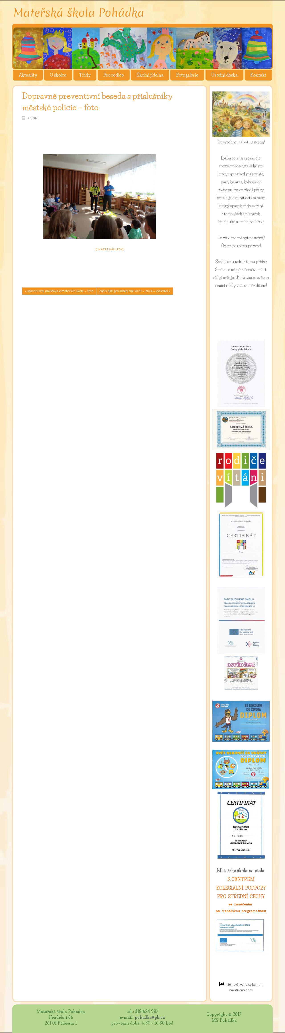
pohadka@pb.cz (150, 1017)
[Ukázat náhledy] (110, 249)
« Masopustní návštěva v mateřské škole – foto (59, 291)
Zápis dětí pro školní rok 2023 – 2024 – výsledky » (134, 291)
